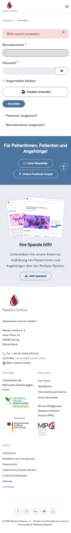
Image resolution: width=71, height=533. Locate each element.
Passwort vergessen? (21, 115)
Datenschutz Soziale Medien (19, 470)
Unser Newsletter (37, 163)
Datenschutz (9, 464)
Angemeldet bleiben (21, 81)
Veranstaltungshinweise (52, 392)
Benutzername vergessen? (25, 125)
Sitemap (7, 481)
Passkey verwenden (38, 92)
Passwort (10, 63)
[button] (67, 6)
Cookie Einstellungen (14, 476)
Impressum (9, 453)
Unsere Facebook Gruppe (38, 174)
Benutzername (14, 44)
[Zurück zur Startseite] (9, 6)
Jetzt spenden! (37, 276)
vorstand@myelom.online (30, 358)
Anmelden (14, 104)
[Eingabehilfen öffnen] (64, 167)
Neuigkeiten (45, 386)
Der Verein (44, 381)
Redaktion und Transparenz (18, 459)
